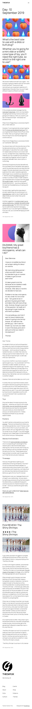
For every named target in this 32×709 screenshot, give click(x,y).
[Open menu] (29, 3)
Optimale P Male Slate (8, 112)
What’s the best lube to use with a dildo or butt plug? (13, 42)
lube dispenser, (6, 194)
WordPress (27, 706)
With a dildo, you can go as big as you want (14, 406)
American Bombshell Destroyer (16, 130)
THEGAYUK (6, 3)
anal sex (4, 424)
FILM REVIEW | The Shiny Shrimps (12, 526)
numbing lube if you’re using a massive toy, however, (15, 202)
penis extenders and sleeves (19, 442)
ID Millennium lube (19, 176)
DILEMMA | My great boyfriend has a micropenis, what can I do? (13, 249)
